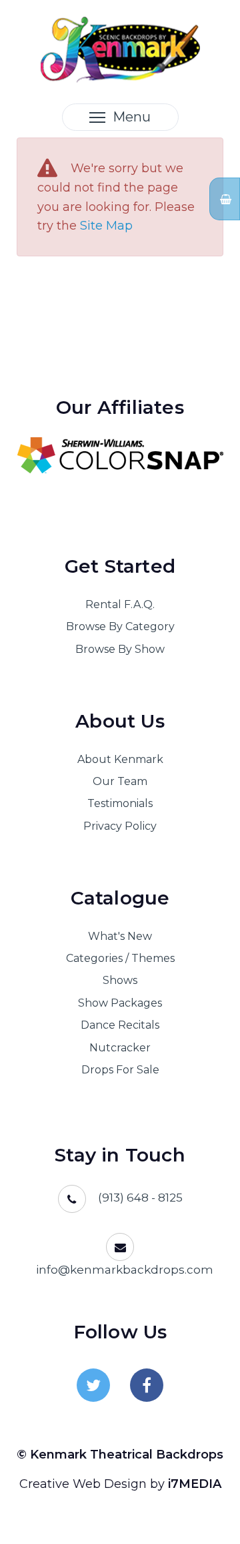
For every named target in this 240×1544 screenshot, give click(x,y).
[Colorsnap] (120, 455)
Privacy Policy (120, 826)
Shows (120, 980)
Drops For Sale (120, 1069)
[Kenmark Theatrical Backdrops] (120, 48)
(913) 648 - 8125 (140, 1197)
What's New (120, 936)
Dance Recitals (120, 1025)
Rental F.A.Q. (120, 604)
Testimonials (120, 803)
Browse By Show (120, 649)
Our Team (120, 781)
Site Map (106, 225)
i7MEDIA (194, 1484)
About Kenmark (120, 759)
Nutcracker (120, 1047)
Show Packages (120, 1003)
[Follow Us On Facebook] (146, 1385)
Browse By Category (120, 626)
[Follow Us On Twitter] (93, 1385)
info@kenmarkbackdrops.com (124, 1269)
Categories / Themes (120, 958)
